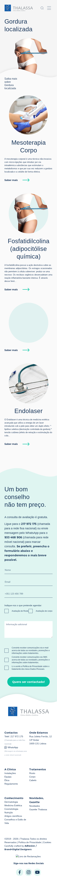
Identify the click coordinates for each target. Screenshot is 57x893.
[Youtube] (37, 872)
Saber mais (11, 180)
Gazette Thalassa (38, 809)
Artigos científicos (13, 816)
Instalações (10, 773)
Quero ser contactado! (28, 682)
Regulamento (11, 783)
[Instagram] (28, 872)
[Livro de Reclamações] (28, 856)
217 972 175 (16, 736)
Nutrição (8, 812)
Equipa (7, 776)
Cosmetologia (11, 809)
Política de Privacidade (32, 666)
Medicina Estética (13, 805)
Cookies (47, 842)
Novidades (34, 806)
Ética (6, 780)
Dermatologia (11, 802)
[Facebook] (19, 872)
